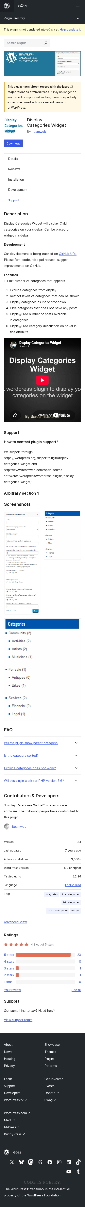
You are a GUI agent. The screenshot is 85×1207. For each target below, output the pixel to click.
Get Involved (53, 1079)
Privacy (9, 1066)
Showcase (52, 1045)
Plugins (49, 1059)
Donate (51, 1093)
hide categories (70, 894)
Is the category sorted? (21, 755)
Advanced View (15, 922)
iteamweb (39, 132)
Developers (12, 1093)
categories (51, 894)
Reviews (14, 169)
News (8, 1052)
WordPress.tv (15, 1100)
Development (17, 190)
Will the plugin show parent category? (31, 743)
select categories (57, 910)
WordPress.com (17, 1113)
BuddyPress (15, 1134)
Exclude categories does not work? (30, 768)
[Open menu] (78, 6)
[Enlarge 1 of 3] (36, 516)
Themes (50, 1052)
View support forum (18, 1020)
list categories (71, 902)
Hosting (9, 1059)
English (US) (73, 885)
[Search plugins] (46, 43)
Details (13, 159)
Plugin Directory (14, 18)
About (8, 1045)
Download (14, 143)
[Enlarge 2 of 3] (76, 516)
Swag (50, 1100)
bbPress (12, 1127)
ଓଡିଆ (17, 1152)
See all (76, 990)
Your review (12, 990)
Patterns (50, 1066)
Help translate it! (70, 29)
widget (75, 910)
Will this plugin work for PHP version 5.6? (34, 781)
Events (49, 1086)
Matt (9, 1120)
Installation (16, 179)
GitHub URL (67, 254)
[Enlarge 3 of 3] (76, 624)
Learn (8, 1079)
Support (13, 200)
